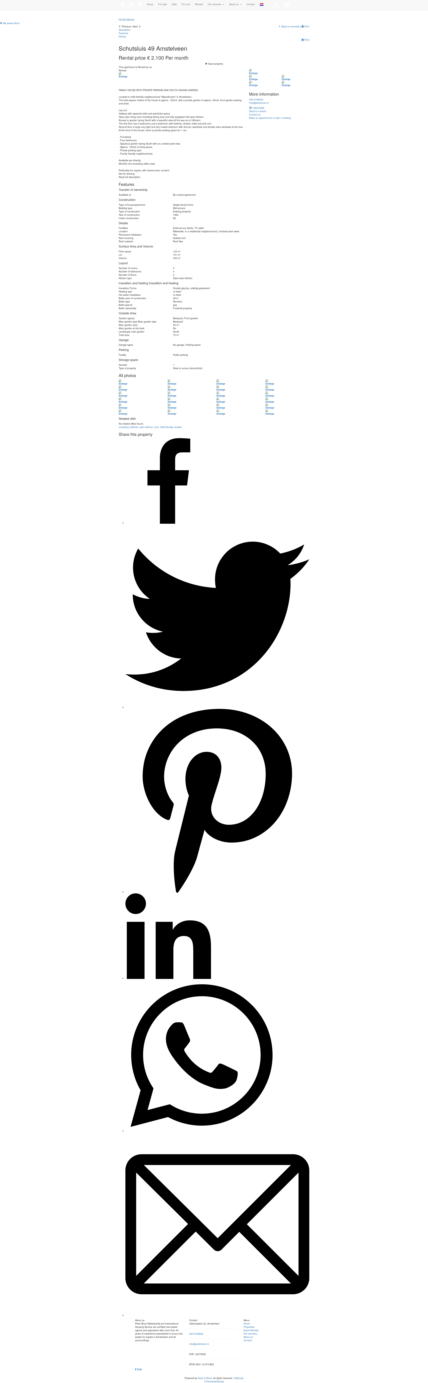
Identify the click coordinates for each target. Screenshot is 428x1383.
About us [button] (234, 4)
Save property (215, 63)
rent (156, 427)
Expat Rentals (251, 1330)
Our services (250, 1333)
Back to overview (290, 26)
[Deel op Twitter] (217, 707)
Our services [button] (215, 4)
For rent (186, 4)
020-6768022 (256, 99)
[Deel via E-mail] (217, 1315)
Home (150, 4)
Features (123, 33)
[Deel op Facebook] (168, 522)
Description (125, 29)
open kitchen (146, 427)
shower (178, 427)
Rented (199, 4)
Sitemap (239, 1378)
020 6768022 (196, 1333)
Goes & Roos (205, 1378)
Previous (126, 26)
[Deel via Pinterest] (217, 891)
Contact (251, 4)
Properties (249, 1327)
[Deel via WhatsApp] (201, 1130)
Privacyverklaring (215, 1381)
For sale (162, 4)
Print (306, 26)
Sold (174, 4)
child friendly (166, 427)
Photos (122, 36)
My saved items (11, 23)
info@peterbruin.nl (259, 102)
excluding (124, 427)
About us (248, 1337)
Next (135, 26)
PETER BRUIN (126, 19)
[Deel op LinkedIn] (168, 978)
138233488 (257, 107)
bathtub (134, 427)
